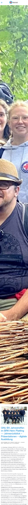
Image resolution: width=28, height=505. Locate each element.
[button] (1, 2)
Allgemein (16, 443)
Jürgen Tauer (13, 442)
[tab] (9, 402)
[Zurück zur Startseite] (14, 2)
